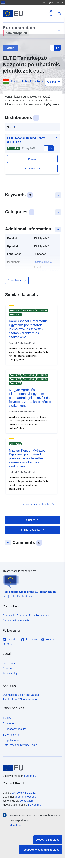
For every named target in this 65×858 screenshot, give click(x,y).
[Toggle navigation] (58, 31)
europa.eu (30, 775)
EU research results (14, 729)
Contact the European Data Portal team (26, 615)
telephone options (25, 796)
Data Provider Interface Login (20, 745)
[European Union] (31, 768)
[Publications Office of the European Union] (31, 580)
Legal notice (10, 663)
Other (10, 644)
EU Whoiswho (11, 734)
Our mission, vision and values (21, 694)
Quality (30, 520)
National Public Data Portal (27, 81)
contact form (27, 800)
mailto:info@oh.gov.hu (47, 270)
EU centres (34, 804)
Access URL (34, 168)
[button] (52, 2)
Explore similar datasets (37, 504)
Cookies (7, 668)
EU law (7, 717)
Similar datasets (30, 529)
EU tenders (9, 723)
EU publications (12, 740)
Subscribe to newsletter (16, 620)
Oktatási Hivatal (43, 262)
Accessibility (10, 673)
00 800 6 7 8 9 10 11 (24, 792)
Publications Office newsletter (20, 699)
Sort (9, 127)
